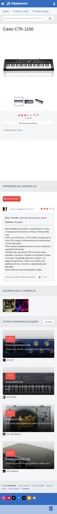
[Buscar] (50, 18)
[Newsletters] (34, 498)
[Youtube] (9, 498)
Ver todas (48, 322)
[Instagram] (3, 498)
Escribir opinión (12, 199)
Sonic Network (24, 486)
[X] (24, 498)
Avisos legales (14, 489)
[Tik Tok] (14, 498)
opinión (28, 118)
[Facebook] (19, 498)
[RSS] (29, 498)
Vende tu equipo (38, 486)
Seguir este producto (29, 123)
